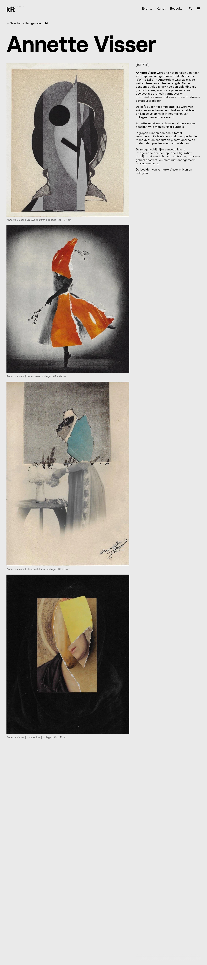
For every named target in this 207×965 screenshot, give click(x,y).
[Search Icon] (190, 8)
